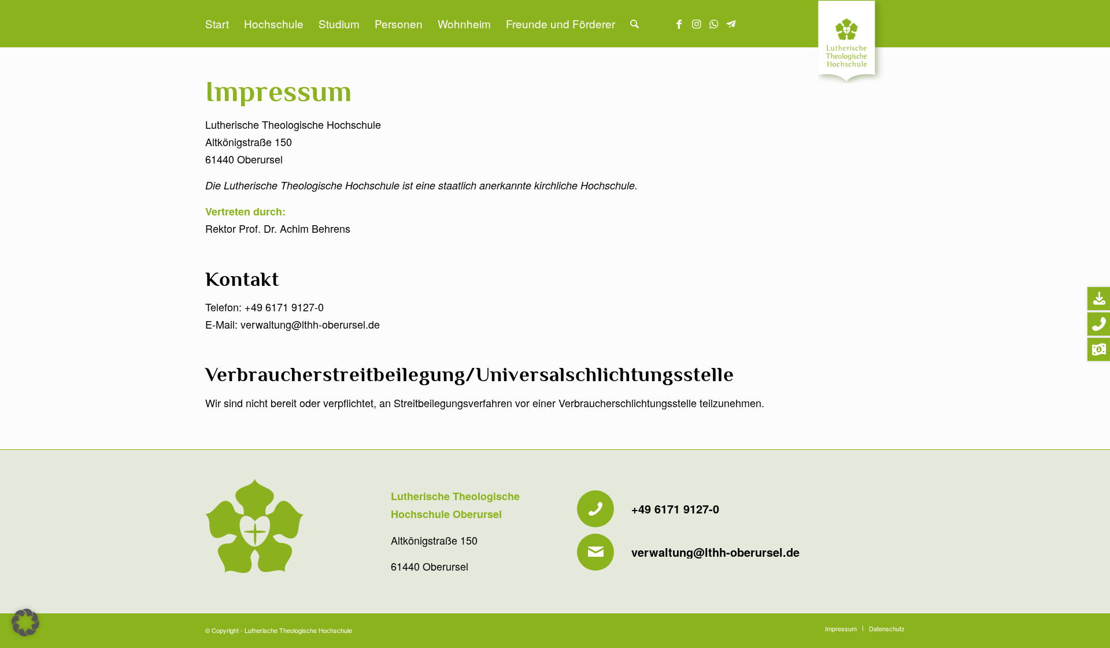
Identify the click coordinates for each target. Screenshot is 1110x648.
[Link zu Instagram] (696, 23)
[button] (25, 622)
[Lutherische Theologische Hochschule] (861, 44)
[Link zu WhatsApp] (714, 23)
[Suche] (634, 24)
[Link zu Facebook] (679, 23)
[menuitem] (217, 24)
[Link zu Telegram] (731, 23)
